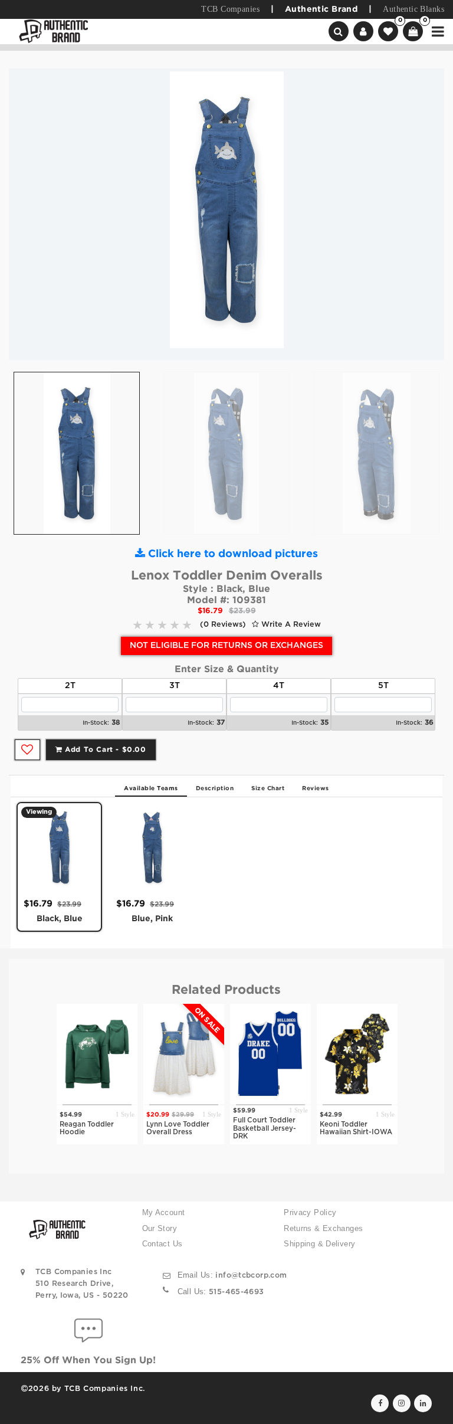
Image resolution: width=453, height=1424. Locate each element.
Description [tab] (215, 788)
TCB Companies (230, 9)
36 (429, 722)
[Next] (426, 214)
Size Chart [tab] (267, 788)
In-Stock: (96, 723)
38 (115, 722)
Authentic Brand (321, 9)
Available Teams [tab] (151, 788)
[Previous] (26, 214)
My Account (163, 1213)
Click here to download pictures (231, 554)
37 (220, 722)
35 (324, 722)
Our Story (159, 1229)
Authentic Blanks (413, 9)
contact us (162, 1244)
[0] (388, 31)
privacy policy (310, 1213)
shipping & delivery (319, 1244)
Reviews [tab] (315, 788)
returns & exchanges (323, 1229)
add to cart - (104, 750)
